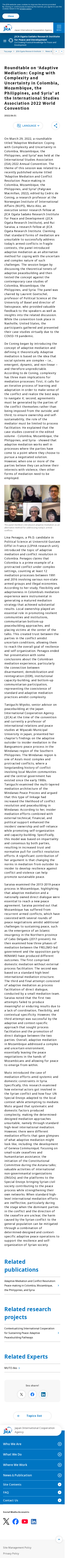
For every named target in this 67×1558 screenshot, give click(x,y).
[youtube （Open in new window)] (25, 1521)
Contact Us (10, 1500)
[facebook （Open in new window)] (15, 1521)
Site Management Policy (17, 1547)
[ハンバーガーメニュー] (59, 26)
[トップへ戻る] (59, 1539)
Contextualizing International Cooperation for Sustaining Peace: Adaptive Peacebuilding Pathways (29, 1333)
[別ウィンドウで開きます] (21, 1394)
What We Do (12, 1454)
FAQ (6, 1492)
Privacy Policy (11, 1553)
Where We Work (15, 1465)
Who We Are (12, 1444)
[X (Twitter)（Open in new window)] (6, 1521)
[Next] (61, 51)
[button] (28, 126)
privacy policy (25, 8)
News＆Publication (17, 1475)
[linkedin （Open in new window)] (34, 1521)
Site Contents (12, 1484)
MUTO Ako (10, 1368)
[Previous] (56, 51)
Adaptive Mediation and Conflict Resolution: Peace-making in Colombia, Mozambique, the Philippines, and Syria (29, 1285)
